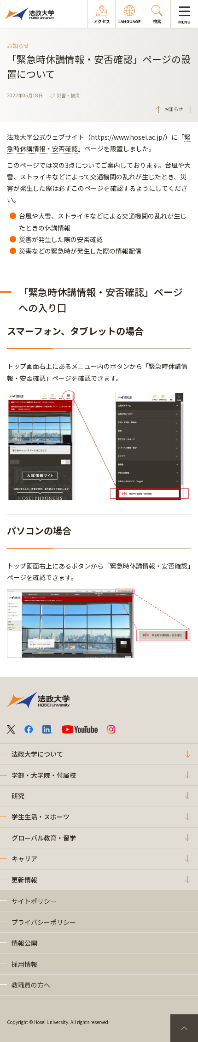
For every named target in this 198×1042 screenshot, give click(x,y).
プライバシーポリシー (44, 922)
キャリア (24, 858)
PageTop (184, 1028)
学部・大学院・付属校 (44, 775)
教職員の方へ (31, 984)
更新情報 (24, 879)
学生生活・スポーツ (41, 816)
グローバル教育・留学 (44, 837)
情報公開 (24, 942)
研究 (18, 795)
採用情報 (24, 964)
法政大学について (37, 753)
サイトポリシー (34, 901)
